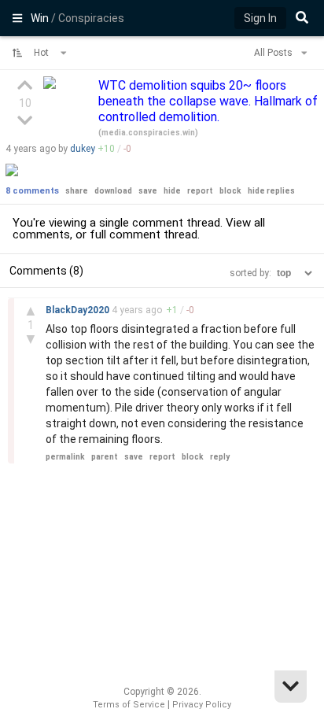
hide (172, 190)
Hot (42, 52)
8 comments (32, 191)
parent (104, 456)
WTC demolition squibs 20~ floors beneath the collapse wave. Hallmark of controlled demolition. (208, 101)
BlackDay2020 (79, 310)
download (113, 190)
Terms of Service (129, 705)
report (200, 190)
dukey (82, 148)
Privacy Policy (201, 705)
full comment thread (143, 234)
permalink (65, 456)
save (147, 190)
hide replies (271, 190)
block (230, 190)
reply (220, 456)
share (76, 190)
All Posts (274, 52)
